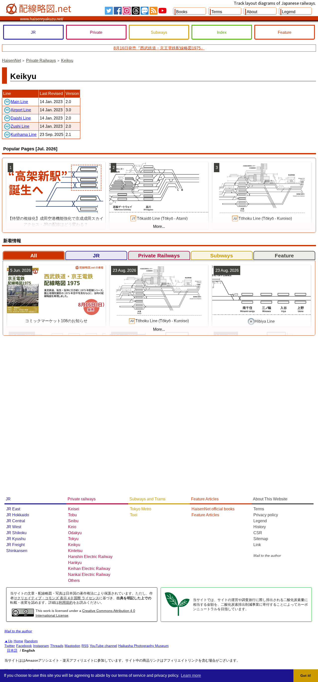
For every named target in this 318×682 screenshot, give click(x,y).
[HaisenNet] (39, 9)
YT (162, 11)
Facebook (24, 646)
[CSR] (177, 615)
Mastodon (72, 646)
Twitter (9, 646)
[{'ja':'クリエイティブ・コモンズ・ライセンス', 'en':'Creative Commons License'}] (23, 615)
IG (127, 11)
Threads (56, 646)
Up (10, 641)
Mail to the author (267, 556)
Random (31, 641)
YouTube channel (103, 646)
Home (18, 641)
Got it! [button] (305, 676)
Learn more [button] (191, 675)
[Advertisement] (156, 414)
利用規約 (66, 602)
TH (136, 11)
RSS (154, 11)
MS (145, 11)
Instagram (41, 646)
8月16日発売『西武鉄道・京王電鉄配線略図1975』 (159, 48)
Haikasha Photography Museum (143, 646)
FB (118, 11)
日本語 (12, 650)
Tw (109, 11)
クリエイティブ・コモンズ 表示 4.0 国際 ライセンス (58, 598)
